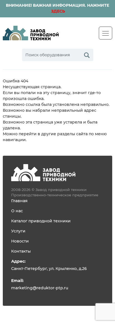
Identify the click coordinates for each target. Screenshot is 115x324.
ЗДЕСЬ (57, 11)
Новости (20, 241)
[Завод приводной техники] (31, 33)
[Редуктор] (43, 172)
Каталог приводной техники (41, 221)
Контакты (21, 251)
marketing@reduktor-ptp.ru (39, 288)
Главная (19, 201)
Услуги (18, 231)
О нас (17, 211)
